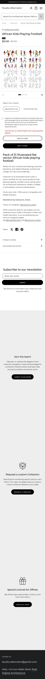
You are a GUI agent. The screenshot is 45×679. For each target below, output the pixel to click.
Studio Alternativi (12, 8)
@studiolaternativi (13, 220)
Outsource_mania (11, 29)
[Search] (41, 16)
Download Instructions (12, 246)
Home (4, 23)
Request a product (22, 492)
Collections (13, 23)
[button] (19, 94)
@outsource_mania (28, 205)
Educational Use (11, 109)
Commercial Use (30, 109)
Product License (9, 240)
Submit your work (22, 377)
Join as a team (22, 604)
